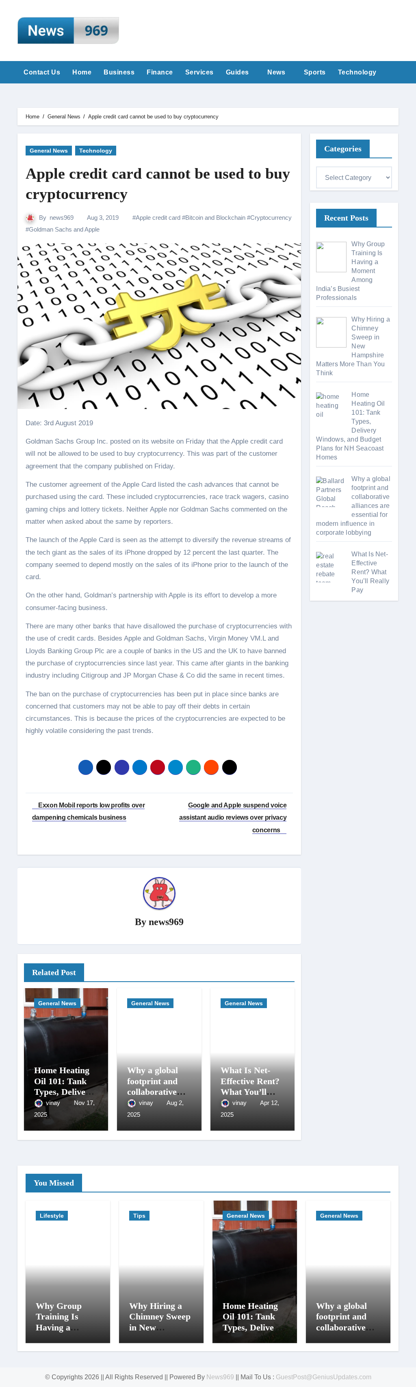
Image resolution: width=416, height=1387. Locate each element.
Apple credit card (158, 217)
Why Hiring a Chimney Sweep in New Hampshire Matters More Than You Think (160, 1333)
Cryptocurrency (271, 217)
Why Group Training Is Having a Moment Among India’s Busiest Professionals (67, 1333)
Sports (315, 72)
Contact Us (42, 72)
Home (81, 72)
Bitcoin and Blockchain (215, 217)
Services (199, 72)
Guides (238, 72)
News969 (220, 1377)
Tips (139, 1215)
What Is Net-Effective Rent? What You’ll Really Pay (250, 1086)
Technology (358, 72)
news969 (62, 217)
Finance (160, 72)
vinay (54, 1102)
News (277, 72)
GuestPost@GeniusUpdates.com (323, 1377)
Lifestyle (52, 1215)
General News (49, 150)
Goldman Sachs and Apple (64, 229)
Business (119, 72)
